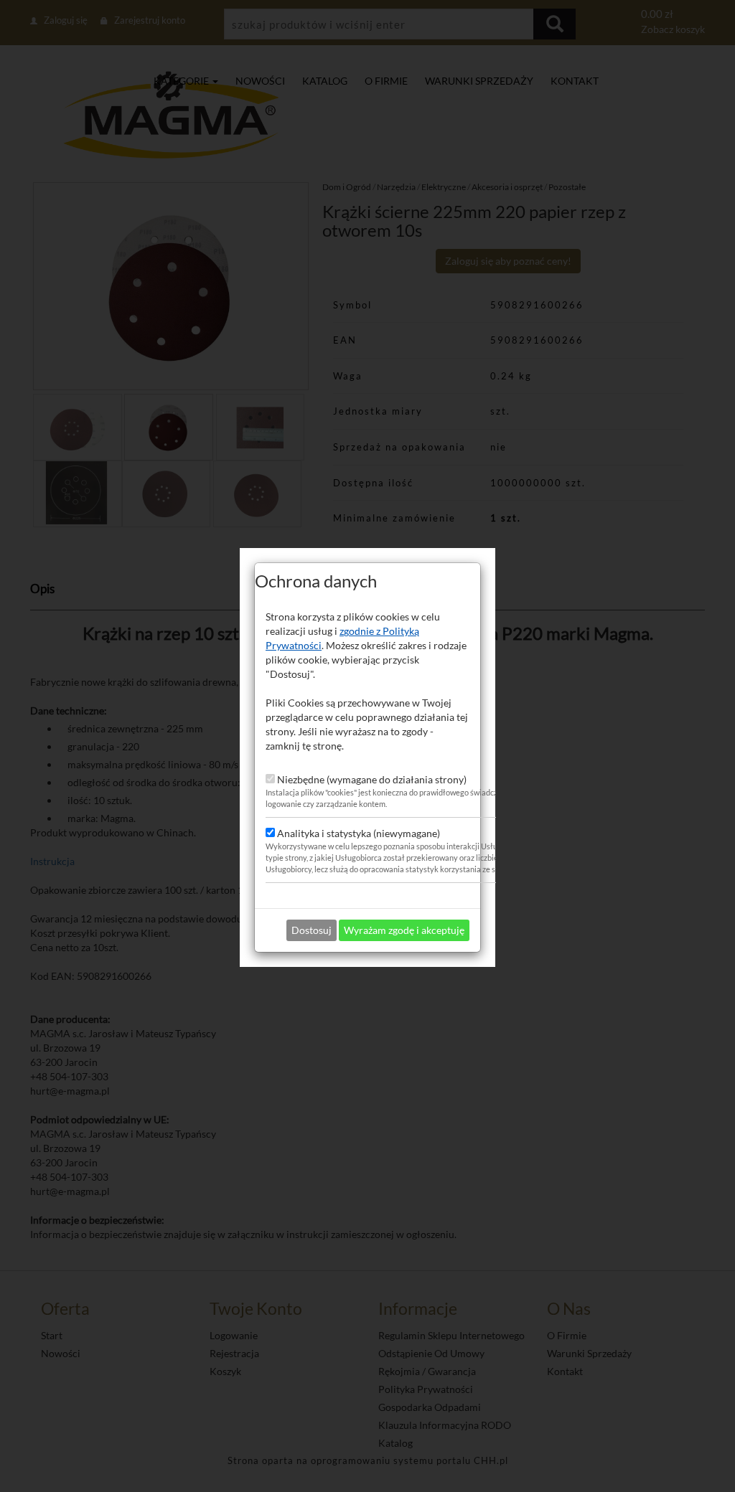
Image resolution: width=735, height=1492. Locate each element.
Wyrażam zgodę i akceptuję (404, 930)
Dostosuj (311, 930)
